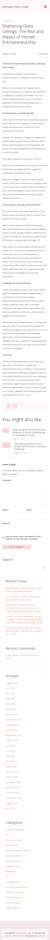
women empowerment (16, 887)
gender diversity (13, 861)
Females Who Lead (15, 7)
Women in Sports (14, 897)
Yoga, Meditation (13, 907)
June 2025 (10, 750)
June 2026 (10, 693)
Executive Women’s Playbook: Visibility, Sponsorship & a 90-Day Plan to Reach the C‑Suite (24, 631)
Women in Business (15, 892)
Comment (7, 480)
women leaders (13, 902)
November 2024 (13, 787)
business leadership (15, 829)
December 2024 (13, 782)
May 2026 (10, 698)
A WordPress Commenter (18, 655)
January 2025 (12, 777)
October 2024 (12, 792)
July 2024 (10, 808)
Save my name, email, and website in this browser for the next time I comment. (23, 537)
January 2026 (12, 714)
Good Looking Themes (14, 936)
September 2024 (14, 797)
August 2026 (12, 683)
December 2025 (13, 719)
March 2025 (11, 766)
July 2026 (10, 688)
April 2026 (10, 704)
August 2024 (12, 803)
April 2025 (10, 761)
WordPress (40, 936)
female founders (13, 855)
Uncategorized (8, 21)
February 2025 (12, 771)
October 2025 (12, 730)
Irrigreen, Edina (13, 866)
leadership (11, 871)
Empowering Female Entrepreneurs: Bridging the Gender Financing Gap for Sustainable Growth (30, 432)
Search (7, 559)
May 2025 (10, 756)
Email (29, 510)
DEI (7, 834)
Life (7, 876)
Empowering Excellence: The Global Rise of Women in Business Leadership (30, 446)
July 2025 (10, 745)
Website (5, 523)
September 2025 (14, 735)
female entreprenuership (18, 850)
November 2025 (13, 724)
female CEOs (12, 845)
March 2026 (11, 709)
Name (5, 510)
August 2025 (12, 740)
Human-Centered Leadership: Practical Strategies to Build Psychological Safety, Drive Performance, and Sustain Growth (24, 619)
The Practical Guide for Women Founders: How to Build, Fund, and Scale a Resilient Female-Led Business (24, 608)
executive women (14, 840)
